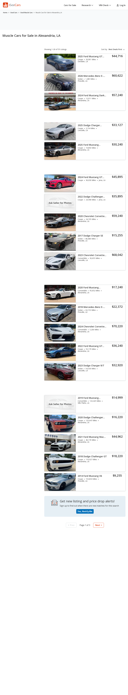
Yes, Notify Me (85, 511)
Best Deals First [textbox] (115, 49)
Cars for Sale (70, 5)
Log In (122, 5)
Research (86, 5)
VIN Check (103, 5)
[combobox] (117, 49)
